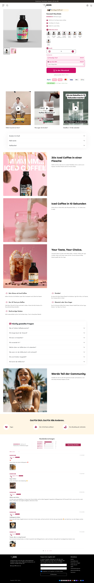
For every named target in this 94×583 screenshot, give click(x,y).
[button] (7, 5)
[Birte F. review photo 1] (13, 505)
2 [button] (45, 551)
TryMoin (19, 580)
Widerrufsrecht (74, 564)
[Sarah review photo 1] (13, 544)
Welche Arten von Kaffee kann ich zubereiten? (22, 347)
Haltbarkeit (13, 146)
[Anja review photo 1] (13, 467)
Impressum (73, 572)
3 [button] (47, 551)
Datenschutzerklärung (75, 570)
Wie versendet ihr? (14, 342)
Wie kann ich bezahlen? (16, 338)
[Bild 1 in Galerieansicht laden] (7, 51)
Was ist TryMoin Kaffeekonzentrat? (19, 328)
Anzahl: (49, 48)
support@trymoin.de (16, 565)
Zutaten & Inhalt (14, 136)
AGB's (72, 566)
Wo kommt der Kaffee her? (17, 362)
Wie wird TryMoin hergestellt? (18, 357)
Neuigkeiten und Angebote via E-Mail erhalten (52, 571)
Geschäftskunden (74, 561)
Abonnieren (54, 574)
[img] (13, 455)
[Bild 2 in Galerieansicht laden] (13, 51)
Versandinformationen (75, 568)
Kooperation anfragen (75, 563)
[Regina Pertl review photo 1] (13, 486)
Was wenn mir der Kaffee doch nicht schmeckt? (23, 352)
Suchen (72, 559)
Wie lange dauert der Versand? (18, 333)
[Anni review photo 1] (13, 525)
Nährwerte (12, 141)
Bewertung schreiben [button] (73, 445)
